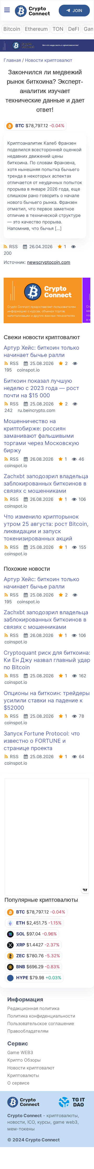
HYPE (22, 977)
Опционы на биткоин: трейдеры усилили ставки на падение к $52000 (47, 700)
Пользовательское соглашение (40, 1023)
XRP (20, 944)
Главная (12, 60)
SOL (20, 933)
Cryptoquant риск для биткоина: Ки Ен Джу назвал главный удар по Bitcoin (47, 660)
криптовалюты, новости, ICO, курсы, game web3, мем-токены (43, 1122)
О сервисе (18, 1083)
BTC (20, 912)
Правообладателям (28, 1031)
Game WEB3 (20, 1052)
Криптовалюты (23, 1075)
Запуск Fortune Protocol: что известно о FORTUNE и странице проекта (42, 740)
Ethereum (36, 29)
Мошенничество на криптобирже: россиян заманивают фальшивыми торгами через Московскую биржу (41, 436)
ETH (20, 923)
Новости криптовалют (48, 60)
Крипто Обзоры (24, 1060)
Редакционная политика (33, 1008)
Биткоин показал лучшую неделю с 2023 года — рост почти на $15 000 (41, 388)
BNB (20, 966)
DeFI (73, 29)
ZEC (20, 955)
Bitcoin (11, 29)
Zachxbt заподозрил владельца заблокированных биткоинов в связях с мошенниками (46, 483)
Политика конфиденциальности (41, 1016)
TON (57, 29)
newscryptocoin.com (48, 262)
